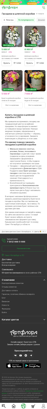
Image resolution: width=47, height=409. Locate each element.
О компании (8, 280)
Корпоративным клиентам (13, 283)
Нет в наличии (12, 105)
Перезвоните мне (23, 248)
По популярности (26, 20)
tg (31, 355)
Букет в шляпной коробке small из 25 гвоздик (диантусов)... (11, 100)
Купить (6, 63)
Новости (5, 305)
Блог (4, 298)
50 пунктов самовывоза (12, 273)
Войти (4, 312)
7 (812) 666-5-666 (16, 241)
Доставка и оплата (10, 290)
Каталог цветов (10, 319)
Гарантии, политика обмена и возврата (18, 294)
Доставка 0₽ (8, 45)
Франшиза (6, 309)
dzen (26, 355)
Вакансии (6, 301)
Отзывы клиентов (9, 287)
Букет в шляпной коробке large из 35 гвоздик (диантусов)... (34, 100)
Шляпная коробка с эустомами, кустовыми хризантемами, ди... (10, 58)
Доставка (7, 259)
